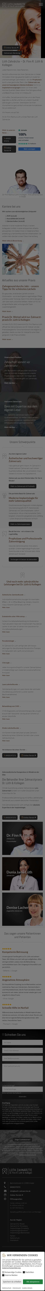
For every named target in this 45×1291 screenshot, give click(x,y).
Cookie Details (27, 1288)
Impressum (17, 1288)
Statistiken (29, 1272)
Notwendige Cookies (13, 1272)
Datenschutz (6, 1288)
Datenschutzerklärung (11, 1268)
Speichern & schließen (12, 1281)
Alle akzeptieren (32, 1281)
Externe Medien (11, 1275)
